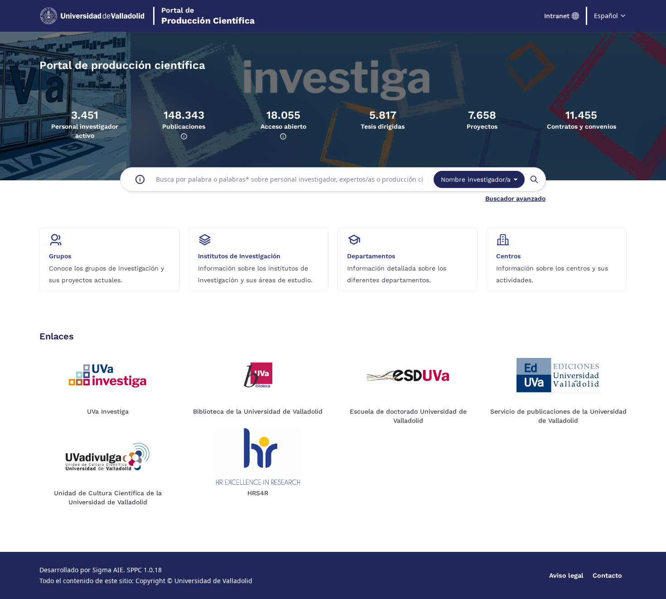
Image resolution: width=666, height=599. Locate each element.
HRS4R (257, 493)
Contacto (607, 575)
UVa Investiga (108, 411)
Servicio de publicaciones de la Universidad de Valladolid (558, 416)
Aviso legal (566, 575)
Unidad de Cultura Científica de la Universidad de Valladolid (108, 497)
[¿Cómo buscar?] (140, 179)
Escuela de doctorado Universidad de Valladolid (408, 416)
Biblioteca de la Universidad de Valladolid (258, 411)
